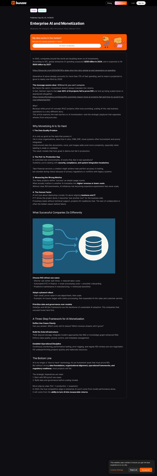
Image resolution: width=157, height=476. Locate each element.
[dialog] (132, 467)
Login (133, 3)
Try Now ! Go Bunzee (66, 46)
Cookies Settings (116, 470)
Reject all (133, 470)
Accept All (146, 470)
